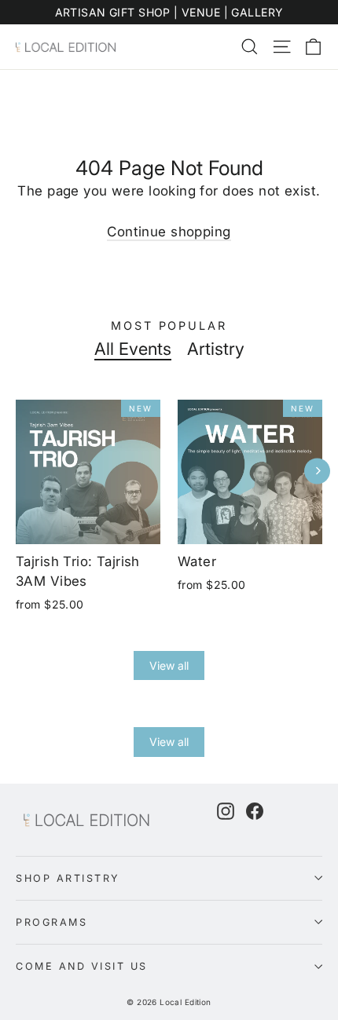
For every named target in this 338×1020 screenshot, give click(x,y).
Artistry (215, 348)
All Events (132, 348)
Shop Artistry (68, 878)
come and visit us (82, 966)
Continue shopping (168, 231)
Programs (51, 922)
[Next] (317, 471)
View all (169, 665)
